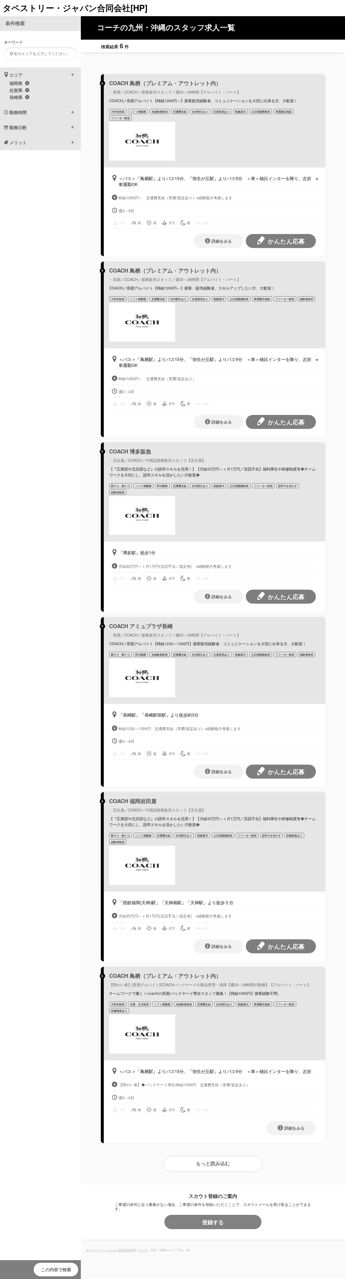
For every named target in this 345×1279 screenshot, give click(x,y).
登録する (213, 1222)
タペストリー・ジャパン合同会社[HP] (75, 8)
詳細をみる (222, 241)
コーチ (143, 1250)
